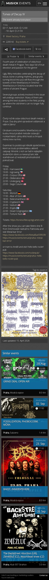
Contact (43, 575)
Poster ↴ (14, 56)
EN (39, 3)
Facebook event (23, 48)
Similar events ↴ (36, 56)
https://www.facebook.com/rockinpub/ (21, 252)
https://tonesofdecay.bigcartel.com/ (27, 219)
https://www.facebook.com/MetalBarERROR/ (24, 234)
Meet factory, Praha (15, 36)
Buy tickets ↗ (22, 41)
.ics (39, 48)
